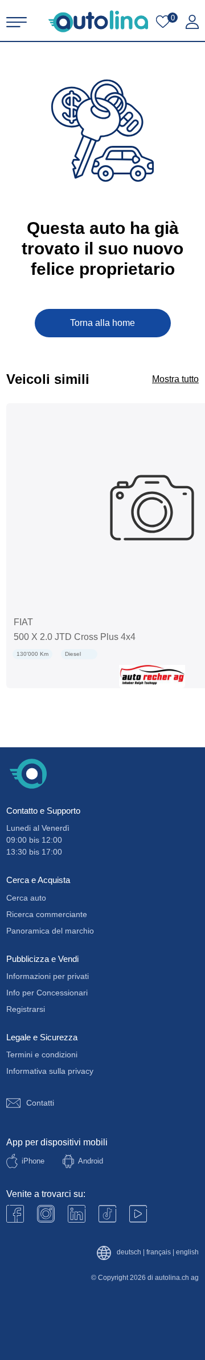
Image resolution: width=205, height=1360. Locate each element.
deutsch (129, 1252)
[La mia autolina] (192, 22)
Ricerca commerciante (46, 914)
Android (90, 1161)
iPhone (33, 1161)
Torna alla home (102, 323)
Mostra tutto (175, 379)
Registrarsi (25, 1009)
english (187, 1252)
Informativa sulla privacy (49, 1071)
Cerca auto (26, 897)
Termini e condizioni (41, 1054)
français (158, 1252)
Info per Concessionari (47, 992)
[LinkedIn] (76, 1214)
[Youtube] (46, 1214)
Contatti (40, 1102)
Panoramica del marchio (50, 930)
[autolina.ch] (98, 21)
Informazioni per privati (47, 976)
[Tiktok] (107, 1214)
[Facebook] (15, 1214)
